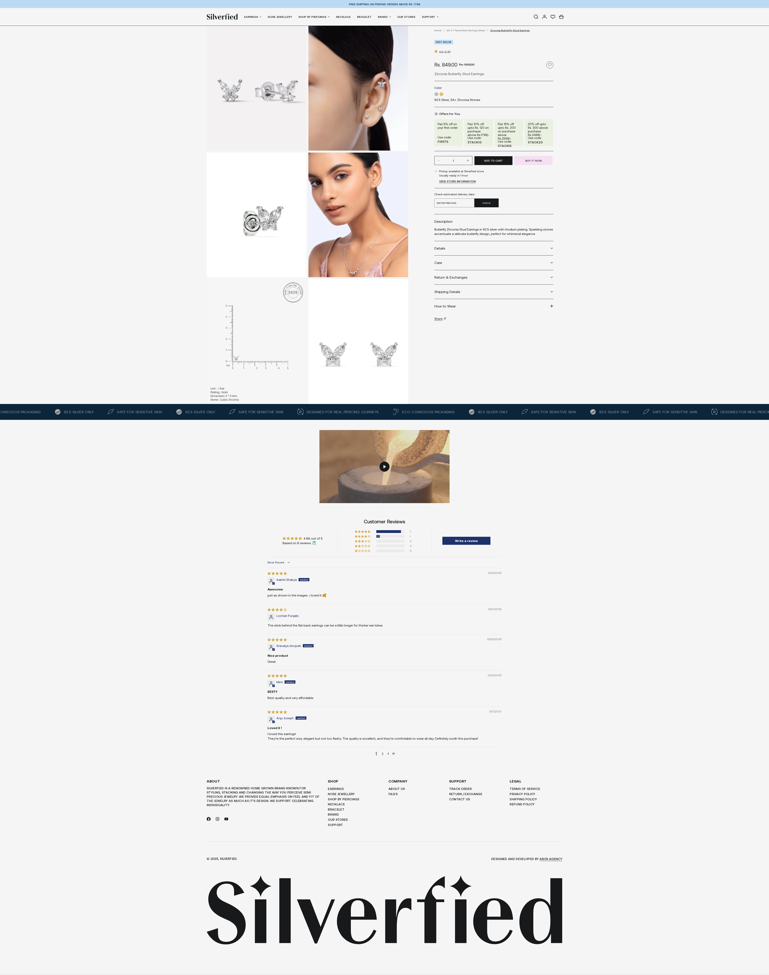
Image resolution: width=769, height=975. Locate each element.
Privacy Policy (522, 794)
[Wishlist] (553, 17)
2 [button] (382, 753)
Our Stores (406, 16)
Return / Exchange (465, 794)
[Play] (384, 466)
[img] (277, 573)
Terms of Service (525, 789)
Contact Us (459, 799)
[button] (436, 51)
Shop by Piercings (312, 16)
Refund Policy (522, 804)
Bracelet (364, 16)
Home (437, 30)
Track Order (460, 789)
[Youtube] (226, 819)
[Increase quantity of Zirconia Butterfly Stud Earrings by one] (467, 160)
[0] (561, 17)
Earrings (251, 16)
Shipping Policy (523, 799)
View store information (457, 181)
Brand (383, 16)
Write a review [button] (466, 541)
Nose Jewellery (280, 16)
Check (486, 202)
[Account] (544, 17)
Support (428, 16)
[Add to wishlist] (549, 64)
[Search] (536, 17)
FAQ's (393, 794)
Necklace (343, 16)
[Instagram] (217, 819)
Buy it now (533, 160)
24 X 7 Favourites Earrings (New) (465, 30)
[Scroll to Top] (761, 953)
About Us (397, 789)
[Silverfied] (222, 17)
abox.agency (551, 859)
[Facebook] (209, 819)
